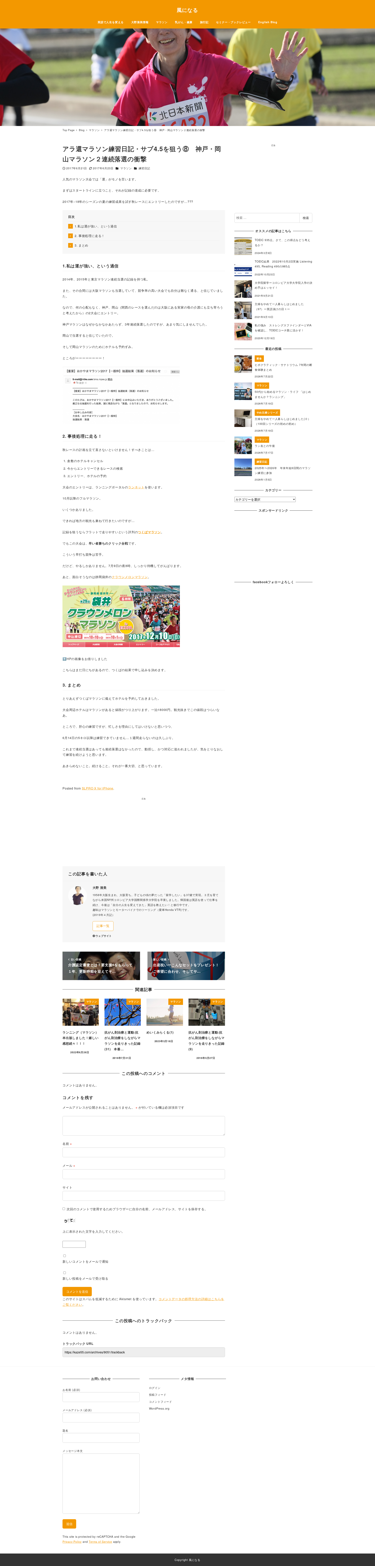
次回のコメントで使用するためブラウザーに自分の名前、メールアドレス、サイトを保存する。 (137, 1209)
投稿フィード (157, 1395)
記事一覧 (103, 926)
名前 (67, 1143)
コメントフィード (160, 1402)
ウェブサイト (104, 936)
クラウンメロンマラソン (130, 577)
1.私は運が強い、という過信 (96, 226)
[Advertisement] (143, 833)
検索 (306, 218)
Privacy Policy (72, 1542)
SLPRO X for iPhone (97, 788)
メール (68, 1165)
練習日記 (144, 168)
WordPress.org (159, 1408)
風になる (187, 9)
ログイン (155, 1388)
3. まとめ (81, 245)
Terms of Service (100, 1542)
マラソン (126, 168)
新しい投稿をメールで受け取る (85, 1278)
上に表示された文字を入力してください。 (93, 1231)
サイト (67, 1187)
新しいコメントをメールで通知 (85, 1261)
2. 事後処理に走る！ (90, 235)
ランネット (136, 487)
